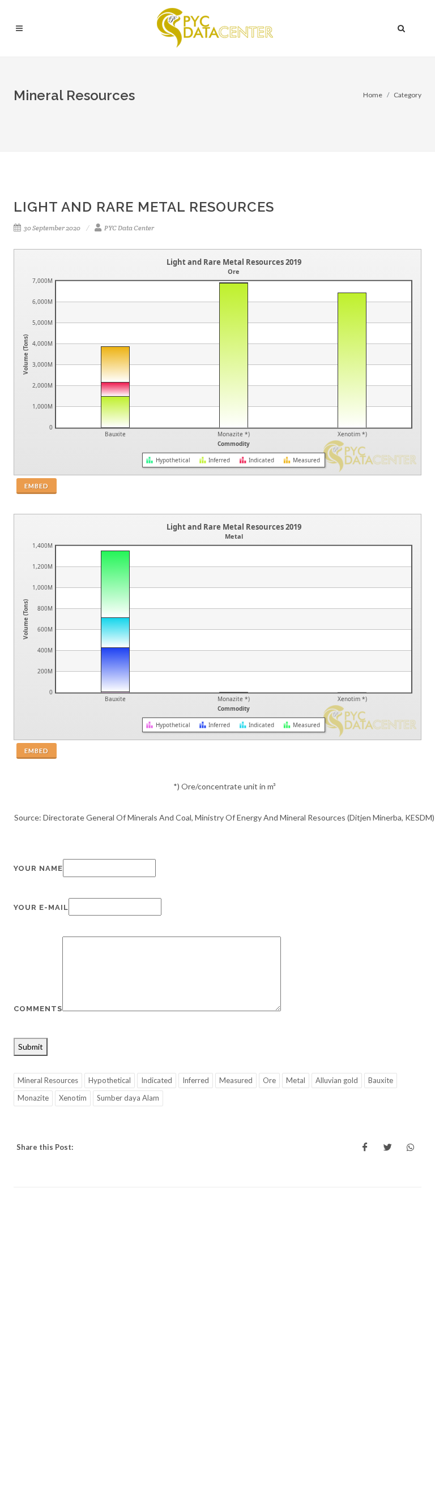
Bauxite (380, 1080)
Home (372, 95)
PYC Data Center (128, 228)
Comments (38, 1008)
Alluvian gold (336, 1080)
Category (407, 95)
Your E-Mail (41, 907)
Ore (269, 1080)
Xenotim (73, 1097)
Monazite (33, 1097)
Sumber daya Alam (128, 1097)
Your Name (38, 868)
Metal (295, 1080)
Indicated (156, 1080)
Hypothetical (109, 1080)
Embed (36, 485)
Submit (30, 1046)
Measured (236, 1080)
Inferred (195, 1080)
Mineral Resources (48, 1080)
